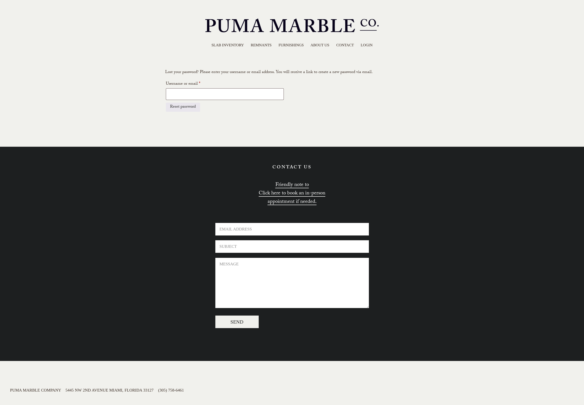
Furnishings (291, 45)
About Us (319, 45)
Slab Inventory (227, 45)
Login (367, 45)
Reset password (183, 107)
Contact (345, 45)
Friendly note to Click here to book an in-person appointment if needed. (292, 194)
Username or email (190, 84)
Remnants (261, 45)
